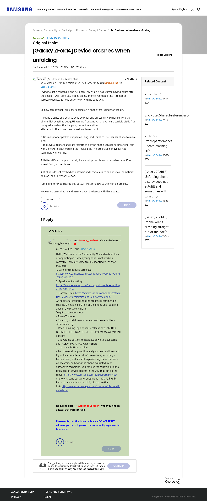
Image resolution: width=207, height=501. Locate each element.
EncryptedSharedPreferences (166, 115)
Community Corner (66, 9)
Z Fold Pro (152, 94)
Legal (47, 497)
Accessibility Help (22, 491)
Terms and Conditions (58, 491)
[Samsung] (19, 9)
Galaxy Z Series (97, 30)
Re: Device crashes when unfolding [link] (130, 30)
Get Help (83, 9)
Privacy (16, 497)
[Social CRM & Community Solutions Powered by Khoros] (172, 480)
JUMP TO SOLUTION (58, 38)
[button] (130, 79)
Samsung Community (45, 30)
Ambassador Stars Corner (129, 9)
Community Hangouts (102, 9)
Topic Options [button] (164, 54)
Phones (80, 30)
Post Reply (119, 466)
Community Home (45, 9)
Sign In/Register (179, 9)
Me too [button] (50, 199)
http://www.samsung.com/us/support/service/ (90, 374)
